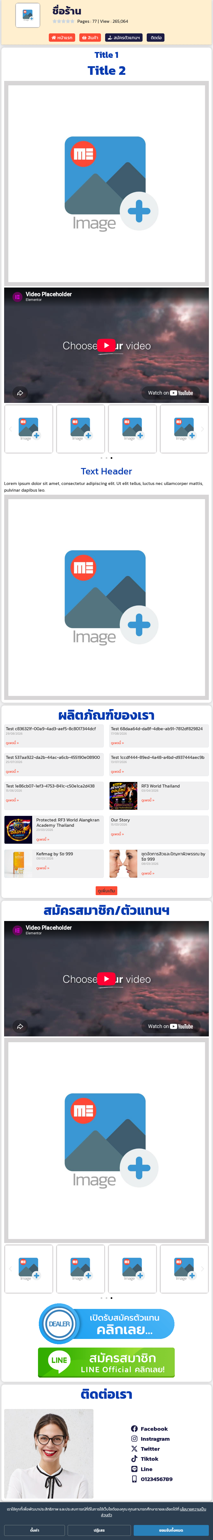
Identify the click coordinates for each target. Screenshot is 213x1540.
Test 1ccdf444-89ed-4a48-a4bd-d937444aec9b (157, 757)
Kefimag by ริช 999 (54, 853)
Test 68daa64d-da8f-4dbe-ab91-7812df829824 (157, 728)
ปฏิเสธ (99, 1530)
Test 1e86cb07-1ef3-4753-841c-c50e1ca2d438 (50, 786)
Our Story (120, 819)
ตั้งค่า (34, 1530)
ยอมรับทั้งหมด (171, 1530)
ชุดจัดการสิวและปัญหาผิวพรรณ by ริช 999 (173, 856)
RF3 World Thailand (160, 786)
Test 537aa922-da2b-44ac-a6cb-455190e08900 (53, 757)
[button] (10, 428)
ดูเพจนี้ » (12, 743)
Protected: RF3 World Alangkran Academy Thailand (67, 822)
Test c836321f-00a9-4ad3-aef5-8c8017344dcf (51, 728)
